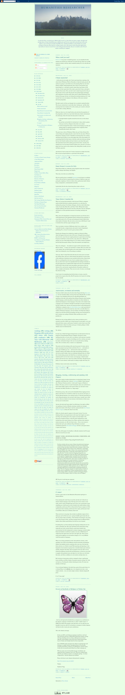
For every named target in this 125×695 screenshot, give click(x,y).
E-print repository (38, 215)
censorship (51, 429)
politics (49, 350)
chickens (36, 382)
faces (45, 400)
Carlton (35, 379)
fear (44, 389)
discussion (74, 177)
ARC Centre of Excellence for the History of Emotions (42, 235)
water (50, 392)
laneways (48, 356)
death (62, 282)
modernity (36, 444)
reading (62, 70)
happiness (36, 354)
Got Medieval (37, 175)
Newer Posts (58, 677)
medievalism (48, 333)
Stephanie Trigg (37, 250)
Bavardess (36, 165)
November (40, 95)
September (40, 100)
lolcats (52, 402)
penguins (44, 447)
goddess (39, 437)
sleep (40, 409)
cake (44, 399)
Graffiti (45, 414)
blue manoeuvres (48, 427)
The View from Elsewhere (40, 206)
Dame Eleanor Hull (38, 169)
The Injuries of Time (39, 217)
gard (46, 435)
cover (48, 430)
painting (39, 447)
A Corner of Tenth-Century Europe (42, 157)
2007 (37, 145)
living (47, 402)
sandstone (39, 450)
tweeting (75, 381)
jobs (43, 402)
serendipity (50, 450)
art (36, 380)
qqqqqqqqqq (40, 449)
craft (52, 399)
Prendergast (36, 420)
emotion (50, 364)
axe (35, 427)
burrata (40, 429)
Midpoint (36, 186)
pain (41, 405)
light (35, 442)
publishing (44, 390)
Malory (50, 415)
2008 (37, 143)
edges (44, 432)
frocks (35, 384)
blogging (63, 369)
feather (52, 432)
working (79, 369)
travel (45, 343)
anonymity (50, 370)
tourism (41, 392)
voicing (37, 410)
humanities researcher (63, 7)
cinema (50, 387)
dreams (40, 432)
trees (46, 392)
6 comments (62, 367)
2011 (37, 87)
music (41, 335)
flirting (37, 434)
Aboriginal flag (37, 394)
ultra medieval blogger (71, 425)
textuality (50, 454)
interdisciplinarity (48, 440)
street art (50, 452)
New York (50, 354)
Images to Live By (38, 180)
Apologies (50, 377)
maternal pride (47, 366)
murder (37, 445)
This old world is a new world (43, 55)
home (44, 352)
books (50, 380)
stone (46, 452)
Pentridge (36, 419)
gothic (44, 437)
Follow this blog (44, 297)
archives (45, 425)
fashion (46, 382)
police (35, 449)
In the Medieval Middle (39, 182)
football (44, 369)
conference (75, 484)
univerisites (50, 342)
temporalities (37, 370)
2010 (37, 89)
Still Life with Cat (38, 198)
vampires (51, 409)
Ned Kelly (38, 364)
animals (45, 379)
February (40, 138)
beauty (41, 380)
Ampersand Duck (38, 161)
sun (35, 454)
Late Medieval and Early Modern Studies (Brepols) (42, 240)
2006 (37, 148)
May (39, 132)
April (39, 134)
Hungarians (36, 415)
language (67, 581)
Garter (39, 345)
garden (36, 347)
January (39, 140)
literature (49, 389)
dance (52, 430)
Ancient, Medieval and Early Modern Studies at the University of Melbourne (43, 230)
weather (36, 350)
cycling (51, 372)
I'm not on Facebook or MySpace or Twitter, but (70, 589)
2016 (37, 76)
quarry (45, 407)
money (41, 444)
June (39, 129)
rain (45, 449)
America (46, 362)
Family (50, 335)
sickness (51, 347)
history (40, 384)
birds (46, 380)
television (69, 158)
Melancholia (43, 395)
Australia (43, 347)
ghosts (35, 437)
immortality (38, 402)
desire (37, 432)
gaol (43, 435)
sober (35, 452)
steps (42, 452)
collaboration (50, 367)
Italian (62, 581)
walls (47, 410)
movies (36, 357)
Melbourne (38, 342)
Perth (50, 395)
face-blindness (39, 374)
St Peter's (48, 422)
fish (51, 382)
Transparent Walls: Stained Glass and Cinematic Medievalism (42, 219)
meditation (42, 404)
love (37, 404)
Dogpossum (37, 171)
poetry (42, 357)
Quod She (36, 194)
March (39, 136)
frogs (46, 374)
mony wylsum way (38, 188)
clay (40, 430)
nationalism (47, 445)
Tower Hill (40, 424)
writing (47, 331)
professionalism (49, 359)
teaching (48, 349)
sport (50, 360)
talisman (38, 454)
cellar (47, 429)
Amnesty (62, 672)
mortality (74, 369)
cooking (62, 158)
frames (35, 435)
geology (50, 435)
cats (50, 352)
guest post (51, 437)
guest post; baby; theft (40, 439)
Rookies (51, 420)
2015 (37, 78)
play (40, 407)
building (35, 429)
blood (43, 427)
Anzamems (36, 163)
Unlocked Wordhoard (39, 208)
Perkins (45, 419)
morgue (45, 444)
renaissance (50, 449)
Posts (37, 65)
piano (50, 384)
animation (51, 379)
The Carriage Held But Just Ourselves (43, 200)
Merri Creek (44, 360)
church (43, 367)
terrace (46, 454)
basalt (39, 427)
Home (73, 677)
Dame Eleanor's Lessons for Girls (66, 166)
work (50, 385)
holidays (45, 384)
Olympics (49, 417)
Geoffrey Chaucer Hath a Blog (41, 173)
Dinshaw (37, 414)
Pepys (41, 419)
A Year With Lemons (39, 159)
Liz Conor (36, 184)
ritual (49, 357)
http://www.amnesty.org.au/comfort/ (65, 661)
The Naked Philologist (39, 204)
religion (36, 409)
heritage (35, 440)
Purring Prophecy (38, 192)
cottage (44, 430)
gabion (40, 435)
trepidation (45, 409)
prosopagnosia (37, 385)
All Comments (39, 68)
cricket (44, 364)
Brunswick (36, 395)
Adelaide (44, 394)
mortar (49, 444)
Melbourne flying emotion (39, 417)
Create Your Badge (38, 270)
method (50, 442)
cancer (68, 369)
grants (40, 366)
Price (41, 420)
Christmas (36, 367)
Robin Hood (46, 420)
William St (46, 424)
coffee (48, 399)
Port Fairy (50, 419)
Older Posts (88, 677)
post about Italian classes (75, 307)
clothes (41, 382)
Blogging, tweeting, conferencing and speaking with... (45, 120)
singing (35, 392)
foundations (50, 434)
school (49, 369)
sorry (39, 452)
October (39, 98)
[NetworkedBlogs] (43, 295)
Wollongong (42, 397)
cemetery (38, 372)
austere (50, 425)
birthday (49, 397)
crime (37, 400)
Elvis (41, 414)
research (44, 385)
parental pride (46, 405)
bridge (40, 399)
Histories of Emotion (39, 179)
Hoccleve (50, 414)
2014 (37, 80)
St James (37, 422)
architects (41, 425)
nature (37, 405)
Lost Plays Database (39, 243)
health (43, 354)
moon (52, 404)
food (42, 350)
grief (47, 437)
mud (52, 444)
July (39, 104)
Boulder (43, 412)
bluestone (44, 387)
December (40, 93)
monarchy (45, 376)
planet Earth (49, 447)
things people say (38, 362)
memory (47, 404)
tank (42, 454)
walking (42, 410)
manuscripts (36, 390)
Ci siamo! (59, 492)
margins (39, 442)
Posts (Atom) (65, 681)
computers (45, 372)
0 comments (62, 68)
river (35, 450)
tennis (44, 377)
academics (63, 191)
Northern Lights (38, 190)
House (51, 362)
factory (48, 432)
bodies (35, 399)
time (35, 455)
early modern (37, 389)
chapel (37, 430)
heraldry (51, 374)
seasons (44, 450)
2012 (37, 84)
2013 (37, 82)
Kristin (41, 415)
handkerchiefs (49, 439)
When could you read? (63, 57)
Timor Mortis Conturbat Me (64, 199)
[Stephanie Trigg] (39, 268)
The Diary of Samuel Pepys (40, 202)
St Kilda (42, 422)
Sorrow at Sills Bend (39, 196)
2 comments (64, 157)
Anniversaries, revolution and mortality (68, 290)
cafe (43, 429)
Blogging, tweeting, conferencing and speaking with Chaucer (72, 376)
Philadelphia (40, 356)
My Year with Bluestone (43, 338)
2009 (37, 91)
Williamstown (37, 387)
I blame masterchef (62, 78)
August (39, 102)
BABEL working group (39, 238)
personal (51, 376)
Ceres (41, 379)
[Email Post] (67, 68)
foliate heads (42, 434)
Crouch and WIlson (49, 412)
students (38, 360)
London (46, 415)
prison (42, 359)
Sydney (36, 397)
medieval (81, 484)
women (68, 191)
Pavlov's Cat (58, 59)
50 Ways (36, 155)
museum (41, 445)
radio (50, 390)
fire (35, 366)
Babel (39, 412)
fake (48, 400)
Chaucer (68, 484)
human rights (41, 440)
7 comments (64, 579)
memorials (45, 442)
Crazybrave (37, 167)
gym (52, 400)
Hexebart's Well (38, 177)
